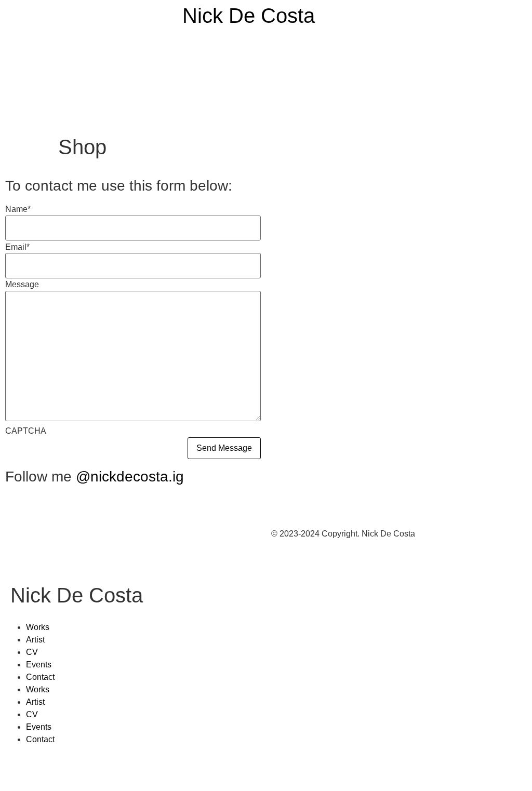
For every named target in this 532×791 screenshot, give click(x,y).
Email (17, 247)
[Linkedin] (46, 769)
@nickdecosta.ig (130, 476)
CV (32, 652)
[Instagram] (18, 769)
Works (37, 627)
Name (18, 209)
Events (38, 664)
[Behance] (74, 769)
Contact (40, 677)
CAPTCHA (25, 431)
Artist (35, 639)
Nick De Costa (248, 15)
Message (22, 284)
